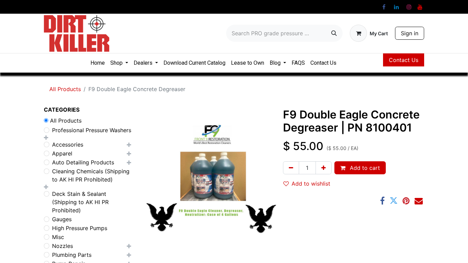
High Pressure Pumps (79, 228)
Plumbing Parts (71, 254)
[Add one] (324, 167)
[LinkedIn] (396, 6)
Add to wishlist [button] (311, 183)
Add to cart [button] (364, 167)
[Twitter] (394, 201)
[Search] (334, 33)
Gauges (62, 219)
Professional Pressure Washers (91, 130)
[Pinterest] (406, 201)
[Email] (419, 201)
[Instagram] (409, 6)
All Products (65, 89)
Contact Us (403, 60)
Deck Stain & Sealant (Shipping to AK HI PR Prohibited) (80, 202)
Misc (58, 237)
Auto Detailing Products (83, 162)
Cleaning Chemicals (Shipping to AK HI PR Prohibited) (91, 175)
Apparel (62, 153)
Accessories (67, 144)
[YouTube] (420, 7)
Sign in (409, 33)
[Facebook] (383, 6)
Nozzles (62, 245)
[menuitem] (98, 63)
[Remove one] (291, 167)
